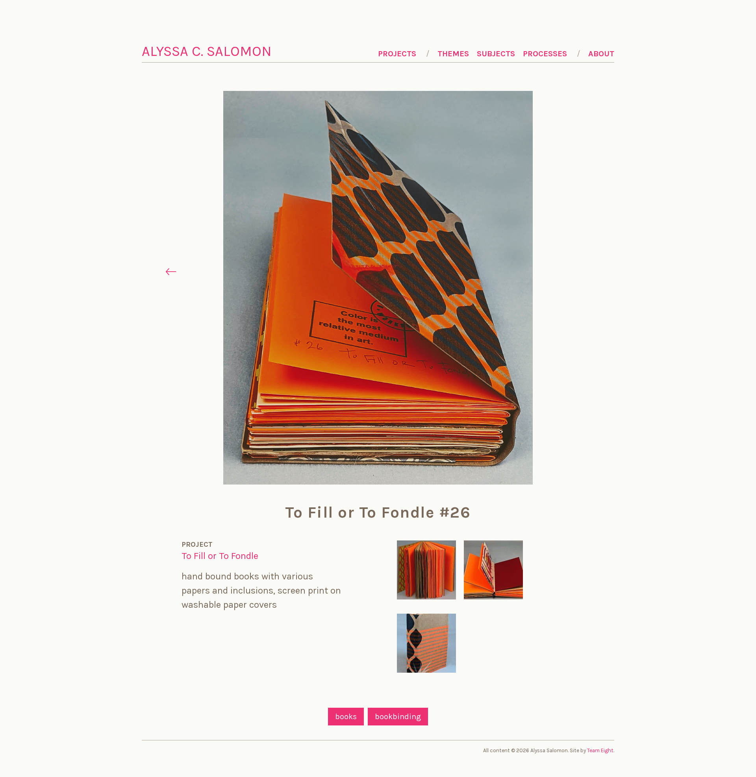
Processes (545, 53)
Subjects (496, 53)
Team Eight (600, 750)
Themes (453, 53)
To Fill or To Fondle (220, 555)
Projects (397, 53)
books (346, 716)
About (601, 53)
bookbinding (398, 716)
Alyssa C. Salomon (207, 51)
